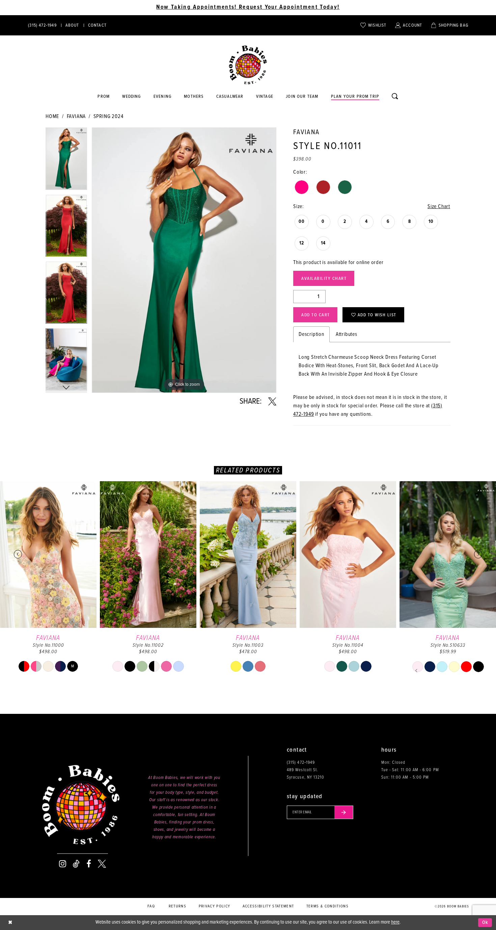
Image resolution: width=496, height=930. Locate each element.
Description (311, 334)
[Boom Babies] (248, 65)
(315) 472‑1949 (301, 762)
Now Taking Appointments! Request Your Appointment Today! (247, 7)
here (395, 922)
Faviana (76, 116)
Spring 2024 (108, 116)
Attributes (346, 334)
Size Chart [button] (439, 206)
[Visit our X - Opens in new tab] (102, 864)
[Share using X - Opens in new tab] (272, 401)
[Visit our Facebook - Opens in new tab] (88, 864)
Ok (485, 922)
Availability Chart (324, 279)
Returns (177, 906)
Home (52, 116)
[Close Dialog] (10, 923)
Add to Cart (315, 315)
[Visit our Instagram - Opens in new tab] (62, 864)
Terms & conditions (327, 906)
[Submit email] (343, 812)
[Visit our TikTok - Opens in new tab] (76, 864)
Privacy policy (214, 906)
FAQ (151, 906)
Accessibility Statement (268, 906)
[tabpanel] (66, 161)
